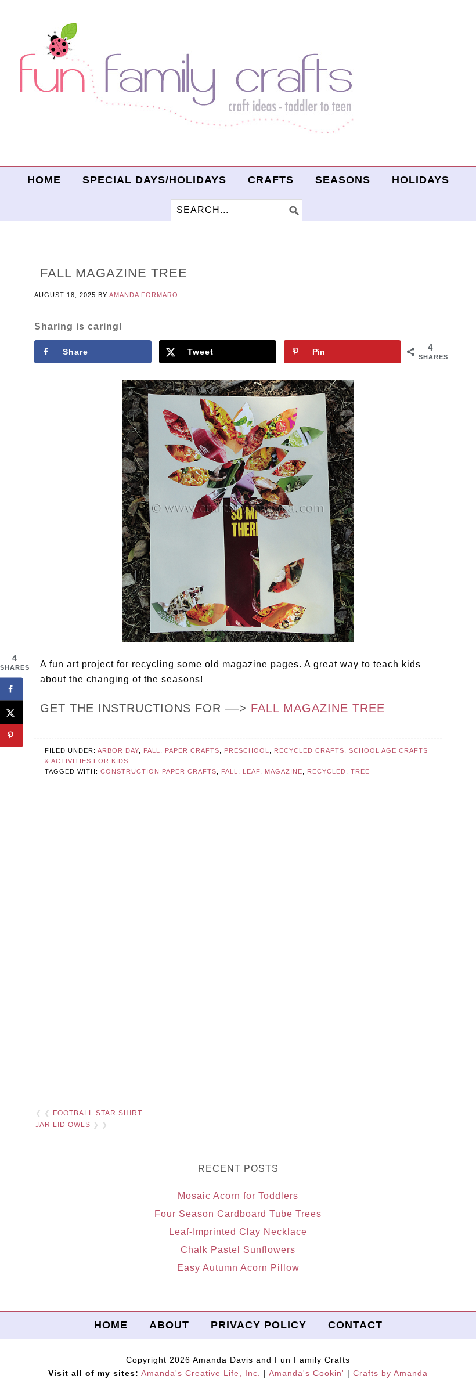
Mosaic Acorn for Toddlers (238, 1196)
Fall (151, 750)
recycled (326, 771)
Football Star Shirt (97, 1113)
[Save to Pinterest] (11, 735)
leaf (251, 771)
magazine (283, 771)
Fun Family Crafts (184, 78)
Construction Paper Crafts (158, 771)
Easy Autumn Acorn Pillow (238, 1268)
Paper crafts (192, 750)
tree (360, 771)
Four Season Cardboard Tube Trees (238, 1214)
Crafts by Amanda (390, 1373)
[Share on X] (11, 712)
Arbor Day (118, 750)
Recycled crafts (309, 750)
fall (229, 771)
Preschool (246, 750)
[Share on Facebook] (11, 688)
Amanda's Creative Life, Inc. (201, 1373)
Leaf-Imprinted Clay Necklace (238, 1232)
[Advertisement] (238, 956)
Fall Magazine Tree (318, 708)
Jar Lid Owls (63, 1125)
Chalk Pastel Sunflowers (238, 1250)
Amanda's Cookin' (306, 1373)
